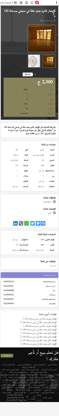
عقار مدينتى (37, 390)
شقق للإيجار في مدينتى (24, 364)
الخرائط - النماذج (39, 397)
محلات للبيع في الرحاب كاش (10, 369)
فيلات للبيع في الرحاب (11, 379)
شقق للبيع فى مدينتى (39, 385)
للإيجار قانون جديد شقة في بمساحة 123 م (38, 333)
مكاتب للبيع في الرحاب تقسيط (18, 377)
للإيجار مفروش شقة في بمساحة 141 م (40, 318)
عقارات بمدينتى (34, 392)
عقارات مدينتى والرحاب (23, 390)
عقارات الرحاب (19, 387)
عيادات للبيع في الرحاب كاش (18, 372)
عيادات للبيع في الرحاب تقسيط (45, 379)
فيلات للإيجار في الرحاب (19, 382)
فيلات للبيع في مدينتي (26, 379)
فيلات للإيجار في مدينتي (37, 382)
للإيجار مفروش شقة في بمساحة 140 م (40, 326)
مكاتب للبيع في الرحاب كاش (38, 372)
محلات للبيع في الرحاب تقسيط (39, 377)
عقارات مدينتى (53, 385)
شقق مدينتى (47, 390)
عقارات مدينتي (52, 364)
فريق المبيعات (32, 397)
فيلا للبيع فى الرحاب (49, 387)
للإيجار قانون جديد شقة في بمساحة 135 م (38, 336)
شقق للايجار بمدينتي (34, 387)
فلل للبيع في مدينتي (24, 385)
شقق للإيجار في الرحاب (28, 367)
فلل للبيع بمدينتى (7, 387)
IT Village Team (21, 400)
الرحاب (45, 397)
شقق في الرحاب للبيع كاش (49, 369)
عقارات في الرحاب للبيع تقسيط (49, 374)
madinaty (9, 390)
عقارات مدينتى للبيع (48, 392)
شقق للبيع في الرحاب (8, 364)
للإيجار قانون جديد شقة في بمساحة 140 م (38, 329)
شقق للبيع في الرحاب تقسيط (29, 374)
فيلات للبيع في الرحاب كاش (30, 369)
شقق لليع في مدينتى (39, 364)
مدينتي (50, 397)
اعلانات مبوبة (7, 392)
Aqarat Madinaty (12, 397)
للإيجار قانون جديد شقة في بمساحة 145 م (38, 322)
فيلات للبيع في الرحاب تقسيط (9, 374)
